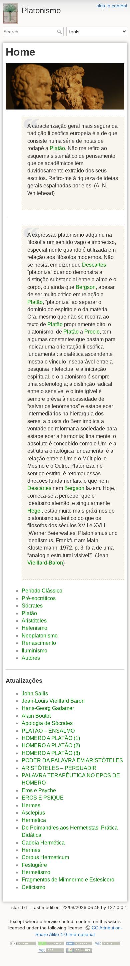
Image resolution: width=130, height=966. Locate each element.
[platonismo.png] (65, 86)
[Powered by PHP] (79, 943)
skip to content (112, 5)
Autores (31, 658)
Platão (57, 148)
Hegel (34, 511)
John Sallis (35, 693)
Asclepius (33, 813)
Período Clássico (42, 591)
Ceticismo (33, 887)
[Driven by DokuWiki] (79, 949)
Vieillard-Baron (45, 563)
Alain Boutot (36, 716)
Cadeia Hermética (43, 842)
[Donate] (51, 943)
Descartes (94, 265)
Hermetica (34, 820)
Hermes (31, 805)
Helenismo (34, 628)
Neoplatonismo (40, 635)
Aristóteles (34, 620)
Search (60, 31)
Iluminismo (34, 650)
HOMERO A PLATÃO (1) (51, 738)
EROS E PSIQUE (43, 798)
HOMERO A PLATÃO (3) (51, 753)
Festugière (34, 865)
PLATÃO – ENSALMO (48, 731)
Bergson (86, 287)
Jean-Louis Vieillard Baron (53, 701)
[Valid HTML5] (107, 943)
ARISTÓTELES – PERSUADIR (59, 768)
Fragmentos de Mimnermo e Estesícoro (68, 879)
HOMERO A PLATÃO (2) (51, 745)
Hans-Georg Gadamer (48, 708)
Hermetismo (36, 872)
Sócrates (32, 605)
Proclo (92, 332)
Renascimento (39, 643)
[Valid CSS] (51, 949)
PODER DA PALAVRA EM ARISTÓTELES (72, 760)
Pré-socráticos (39, 598)
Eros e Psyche (39, 790)
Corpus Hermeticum (45, 857)
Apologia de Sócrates (47, 723)
